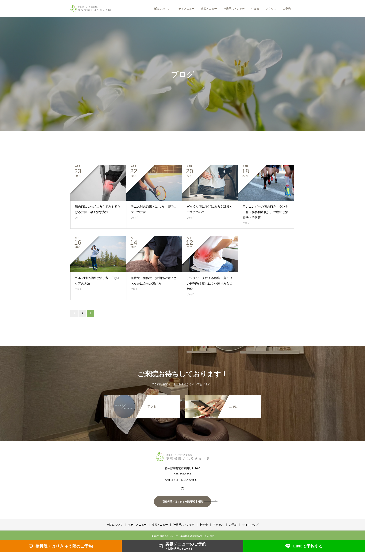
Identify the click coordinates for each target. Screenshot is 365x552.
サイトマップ (250, 524)
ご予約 (287, 8)
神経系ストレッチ (234, 8)
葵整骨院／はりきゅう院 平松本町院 (183, 501)
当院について (161, 8)
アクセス (271, 8)
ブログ (78, 217)
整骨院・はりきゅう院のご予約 (64, 546)
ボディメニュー (185, 8)
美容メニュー (209, 8)
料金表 (255, 8)
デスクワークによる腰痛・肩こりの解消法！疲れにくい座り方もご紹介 (209, 283)
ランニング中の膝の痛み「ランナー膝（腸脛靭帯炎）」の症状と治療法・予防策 (265, 212)
